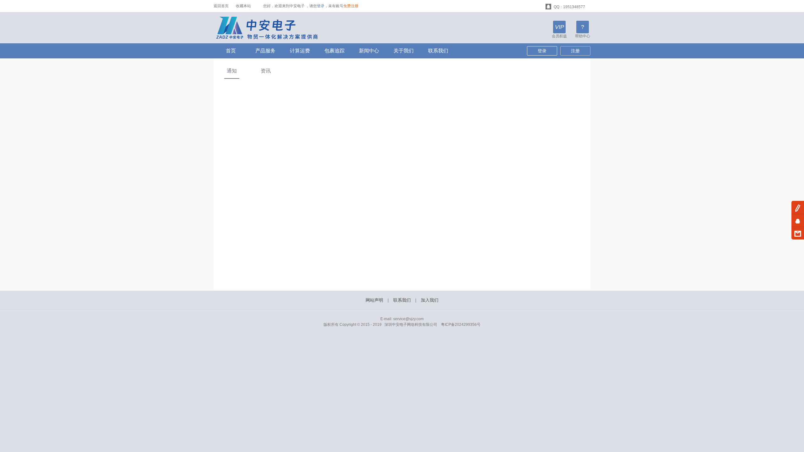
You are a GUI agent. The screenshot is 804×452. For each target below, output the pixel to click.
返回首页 (221, 6)
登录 (320, 6)
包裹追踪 (334, 50)
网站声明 (374, 300)
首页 (231, 50)
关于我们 (404, 50)
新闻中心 (369, 50)
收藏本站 (243, 6)
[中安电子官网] (271, 28)
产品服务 (265, 50)
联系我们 (438, 50)
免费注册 (350, 6)
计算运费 (300, 50)
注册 (575, 50)
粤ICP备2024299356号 (461, 324)
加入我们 (429, 300)
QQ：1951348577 (569, 7)
